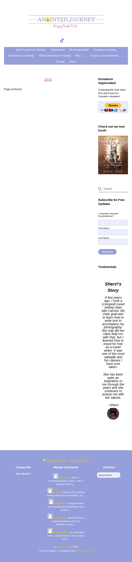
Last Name (103, 238)
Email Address (106, 216)
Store (73, 61)
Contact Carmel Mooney (104, 55)
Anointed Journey (64, 547)
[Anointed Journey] (66, 31)
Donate (60, 61)
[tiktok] (62, 40)
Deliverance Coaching (21, 55)
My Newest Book (79, 49)
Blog (78, 55)
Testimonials (58, 49)
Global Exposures (84, 551)
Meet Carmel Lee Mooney (31, 49)
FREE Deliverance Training (55, 55)
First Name (103, 228)
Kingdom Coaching (105, 49)
